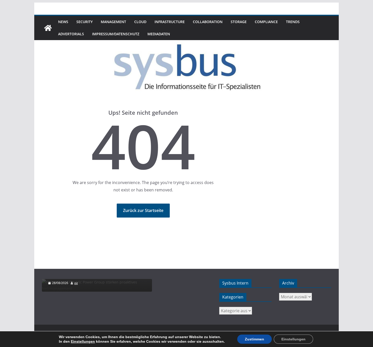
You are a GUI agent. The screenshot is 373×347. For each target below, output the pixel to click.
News (63, 21)
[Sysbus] (48, 28)
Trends (293, 21)
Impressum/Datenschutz (115, 33)
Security (84, 21)
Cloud (140, 21)
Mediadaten (158, 33)
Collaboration (208, 21)
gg (76, 283)
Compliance (266, 21)
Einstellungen (83, 341)
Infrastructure (170, 21)
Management (113, 21)
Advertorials (71, 33)
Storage (239, 21)
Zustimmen (254, 339)
